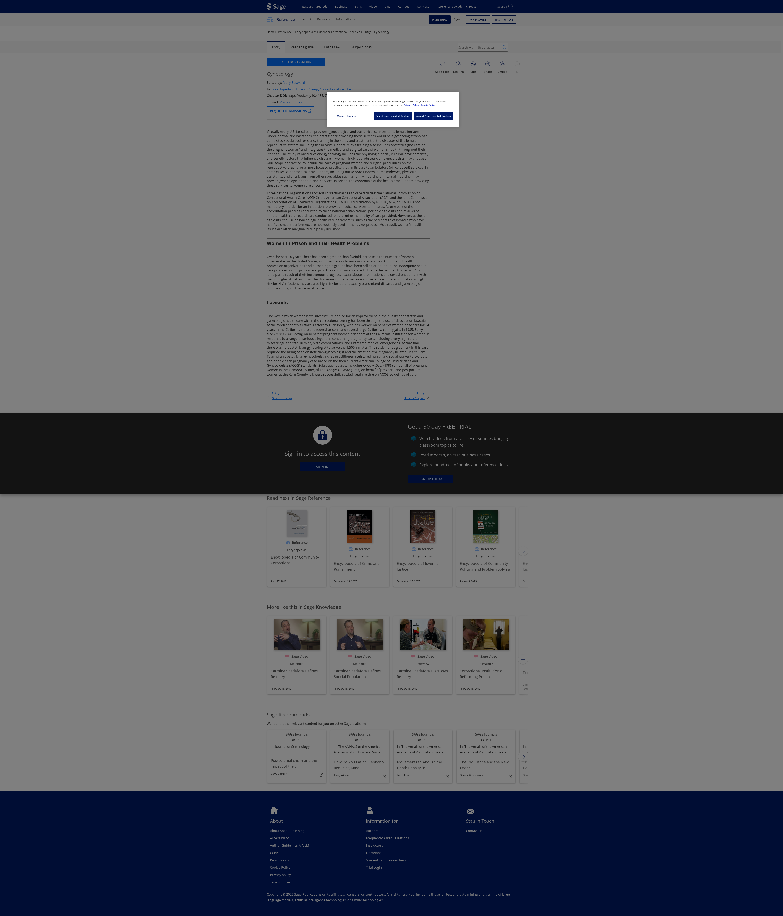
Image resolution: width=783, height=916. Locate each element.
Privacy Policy (411, 104)
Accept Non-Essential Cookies (433, 115)
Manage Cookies (346, 115)
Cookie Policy (427, 104)
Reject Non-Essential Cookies (393, 115)
